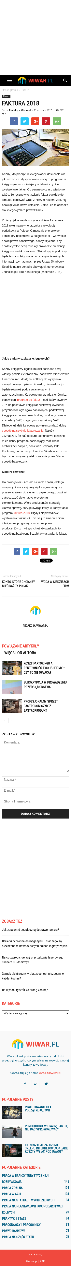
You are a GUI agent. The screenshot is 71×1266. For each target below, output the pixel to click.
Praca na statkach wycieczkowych (28, 1200)
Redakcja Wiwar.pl (20, 110)
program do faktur (28, 399)
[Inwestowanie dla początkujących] (12, 1112)
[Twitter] (46, 1084)
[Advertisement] (35, 37)
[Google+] (35, 1084)
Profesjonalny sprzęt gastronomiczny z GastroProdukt (41, 706)
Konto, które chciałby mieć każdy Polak (18, 584)
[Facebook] (25, 1084)
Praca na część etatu (18, 1237)
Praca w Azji (11, 1194)
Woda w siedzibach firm (55, 584)
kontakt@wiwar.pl (50, 1073)
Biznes (6, 96)
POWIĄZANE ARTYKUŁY (20, 646)
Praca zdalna (12, 1188)
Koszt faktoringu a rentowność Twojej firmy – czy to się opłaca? (44, 668)
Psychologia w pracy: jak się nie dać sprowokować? (46, 1127)
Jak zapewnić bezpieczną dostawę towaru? (30, 930)
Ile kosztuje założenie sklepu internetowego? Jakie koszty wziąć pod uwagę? (46, 1148)
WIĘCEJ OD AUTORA (20, 652)
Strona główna (10, 90)
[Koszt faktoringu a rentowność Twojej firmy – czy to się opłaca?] (12, 668)
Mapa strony (36, 1254)
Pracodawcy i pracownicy (21, 1225)
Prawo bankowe (13, 1231)
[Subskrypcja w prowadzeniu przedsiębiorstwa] (12, 687)
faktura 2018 (22, 513)
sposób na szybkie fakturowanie (22, 430)
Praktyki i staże (14, 1218)
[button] (65, 80)
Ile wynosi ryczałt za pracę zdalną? (25, 990)
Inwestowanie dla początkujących (38, 1108)
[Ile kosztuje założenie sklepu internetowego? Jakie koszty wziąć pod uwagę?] (12, 1150)
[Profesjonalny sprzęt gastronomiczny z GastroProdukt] (12, 706)
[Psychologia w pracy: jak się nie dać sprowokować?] (12, 1131)
